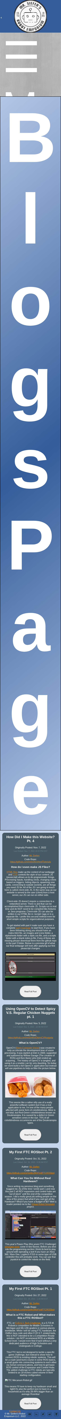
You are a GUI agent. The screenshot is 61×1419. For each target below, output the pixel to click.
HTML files (12, 872)
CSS (15, 874)
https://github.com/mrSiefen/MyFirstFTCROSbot (30, 1173)
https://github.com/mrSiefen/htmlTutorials (30, 862)
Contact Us (15, 1411)
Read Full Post (30, 992)
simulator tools (12, 1247)
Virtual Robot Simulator (43, 1204)
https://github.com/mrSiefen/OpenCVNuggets (30, 1037)
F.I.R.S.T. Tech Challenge (28, 1323)
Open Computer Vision (27, 1048)
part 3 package (23, 928)
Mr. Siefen (34, 855)
